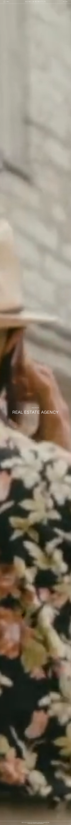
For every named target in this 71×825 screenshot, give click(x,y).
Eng (67, 1)
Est (64, 1)
